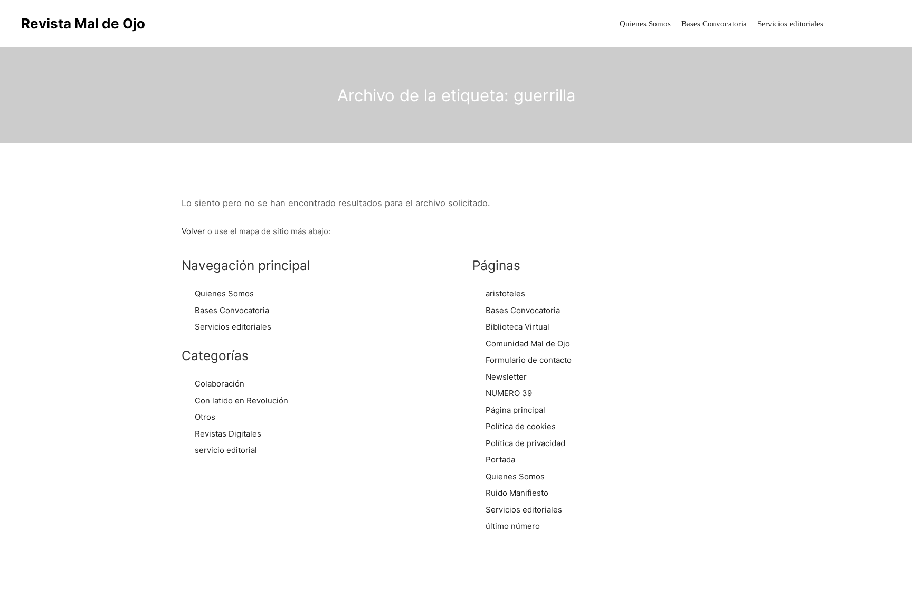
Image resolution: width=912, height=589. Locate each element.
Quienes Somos (224, 293)
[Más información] (873, 24)
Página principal (515, 410)
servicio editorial (226, 450)
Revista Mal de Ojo (74, 23)
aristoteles (505, 293)
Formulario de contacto (529, 360)
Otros (205, 417)
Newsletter (506, 377)
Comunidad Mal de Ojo (528, 344)
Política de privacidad (525, 443)
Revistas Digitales (228, 434)
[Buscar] (854, 24)
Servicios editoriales (233, 327)
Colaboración (219, 384)
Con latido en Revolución (241, 400)
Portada (500, 460)
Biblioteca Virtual (517, 327)
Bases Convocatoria (232, 310)
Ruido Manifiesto (517, 493)
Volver (193, 231)
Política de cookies (521, 426)
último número (513, 526)
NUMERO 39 (509, 393)
